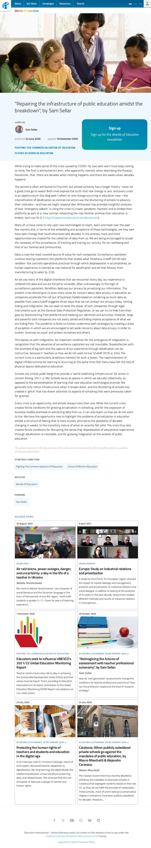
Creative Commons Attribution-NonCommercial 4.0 (72, 836)
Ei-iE (5, 6)
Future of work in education (82, 466)
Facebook (54, 820)
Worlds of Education (27, 10)
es (140, 3)
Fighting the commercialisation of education (39, 466)
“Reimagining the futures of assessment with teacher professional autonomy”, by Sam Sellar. (107, 652)
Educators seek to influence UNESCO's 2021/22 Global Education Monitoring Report (45, 654)
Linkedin (98, 820)
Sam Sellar (21, 501)
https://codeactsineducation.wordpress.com (71, 218)
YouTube (72, 820)
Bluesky (89, 820)
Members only (147, 3)
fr (135, 3)
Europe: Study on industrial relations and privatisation (107, 564)
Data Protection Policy (83, 842)
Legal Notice (64, 842)
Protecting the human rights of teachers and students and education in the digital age (45, 744)
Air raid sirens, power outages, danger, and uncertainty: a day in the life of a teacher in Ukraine (45, 564)
